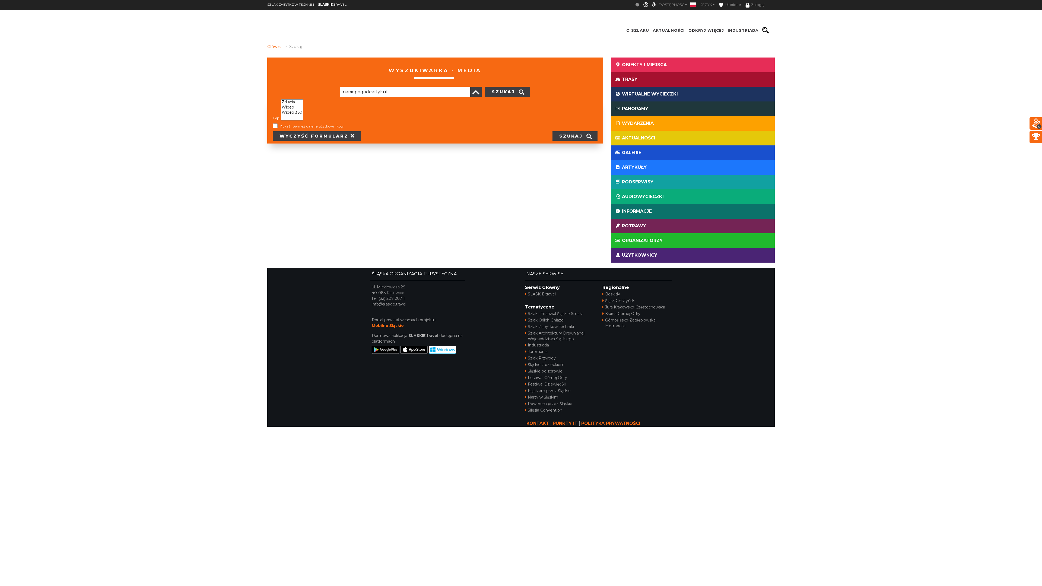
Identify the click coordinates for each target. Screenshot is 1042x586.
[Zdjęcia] (292, 102)
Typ (276, 118)
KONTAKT (537, 423)
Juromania (538, 351)
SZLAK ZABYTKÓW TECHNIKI (290, 4)
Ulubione (733, 5)
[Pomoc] (645, 5)
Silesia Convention (545, 410)
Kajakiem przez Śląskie (549, 390)
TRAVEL (332, 4)
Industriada (538, 345)
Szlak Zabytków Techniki (551, 326)
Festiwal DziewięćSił (547, 384)
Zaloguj (757, 5)
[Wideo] (292, 107)
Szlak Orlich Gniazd (546, 320)
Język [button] (706, 5)
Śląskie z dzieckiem (546, 364)
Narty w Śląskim (543, 397)
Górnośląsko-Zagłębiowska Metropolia (630, 323)
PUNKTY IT (565, 423)
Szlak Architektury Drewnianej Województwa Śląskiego (556, 336)
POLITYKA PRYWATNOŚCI (610, 423)
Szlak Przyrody (542, 358)
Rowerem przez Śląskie (550, 403)
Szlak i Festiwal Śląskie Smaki (555, 313)
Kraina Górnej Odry (622, 313)
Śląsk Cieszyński (620, 300)
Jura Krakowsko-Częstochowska (635, 307)
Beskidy (612, 294)
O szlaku (637, 30)
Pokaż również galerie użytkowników (312, 126)
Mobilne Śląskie (388, 325)
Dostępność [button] (671, 5)
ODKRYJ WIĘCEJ (706, 30)
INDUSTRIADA (743, 30)
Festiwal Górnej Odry (547, 377)
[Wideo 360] (292, 112)
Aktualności (669, 30)
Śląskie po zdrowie (545, 371)
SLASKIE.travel (542, 294)
